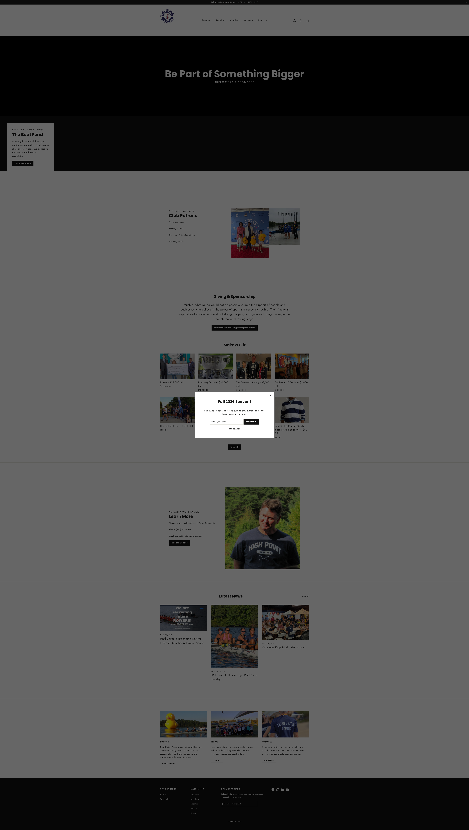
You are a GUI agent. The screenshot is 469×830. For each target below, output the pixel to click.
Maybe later (234, 428)
